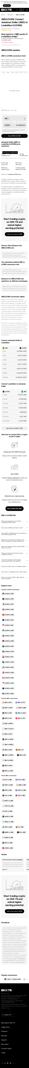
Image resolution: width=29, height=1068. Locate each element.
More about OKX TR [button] (8, 1023)
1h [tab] (3, 72)
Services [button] (4, 1035)
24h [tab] (8, 72)
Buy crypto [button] (5, 1044)
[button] (17, 10)
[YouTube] (10, 1063)
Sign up (22, 10)
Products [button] (4, 1031)
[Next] (27, 979)
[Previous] (2, 979)
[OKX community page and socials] (13, 1063)
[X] (2, 1063)
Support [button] (4, 1040)
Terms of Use (12, 958)
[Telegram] (5, 1063)
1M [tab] (16, 72)
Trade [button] (3, 1053)
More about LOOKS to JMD (14, 428)
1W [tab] (12, 72)
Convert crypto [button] (6, 1048)
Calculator (10, 15)
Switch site (7, 5)
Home (3, 15)
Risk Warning (22, 958)
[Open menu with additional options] (27, 10)
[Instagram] (7, 1063)
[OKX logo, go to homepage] (6, 9)
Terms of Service (20, 962)
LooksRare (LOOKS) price (14, 174)
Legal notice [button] (5, 1027)
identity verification (13, 478)
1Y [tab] (21, 72)
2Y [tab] (25, 72)
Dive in (5, 869)
